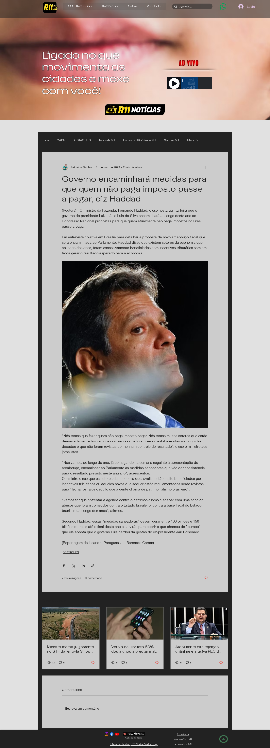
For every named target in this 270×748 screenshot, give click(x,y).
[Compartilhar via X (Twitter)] (73, 565)
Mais (190, 140)
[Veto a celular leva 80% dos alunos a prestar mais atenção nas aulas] (135, 623)
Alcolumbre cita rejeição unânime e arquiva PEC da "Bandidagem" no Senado (198, 649)
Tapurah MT (107, 140)
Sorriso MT (171, 140)
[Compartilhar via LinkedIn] (83, 565)
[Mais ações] (205, 167)
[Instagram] (106, 734)
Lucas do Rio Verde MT (139, 140)
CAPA (61, 140)
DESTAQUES (82, 140)
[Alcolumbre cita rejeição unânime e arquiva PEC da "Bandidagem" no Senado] (199, 623)
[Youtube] (117, 734)
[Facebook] (112, 734)
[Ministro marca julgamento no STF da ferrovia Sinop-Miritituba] (70, 623)
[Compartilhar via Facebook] (64, 565)
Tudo (45, 140)
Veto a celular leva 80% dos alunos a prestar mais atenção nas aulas (134, 649)
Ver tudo (222, 600)
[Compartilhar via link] (93, 565)
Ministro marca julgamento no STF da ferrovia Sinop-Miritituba (70, 649)
